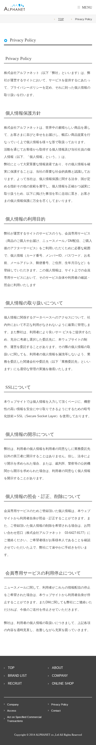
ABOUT (57, 668)
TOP (61, 19)
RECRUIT (15, 683)
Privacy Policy (59, 704)
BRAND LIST (17, 675)
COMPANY (60, 675)
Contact (56, 710)
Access (11, 710)
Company (13, 704)
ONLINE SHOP (63, 683)
